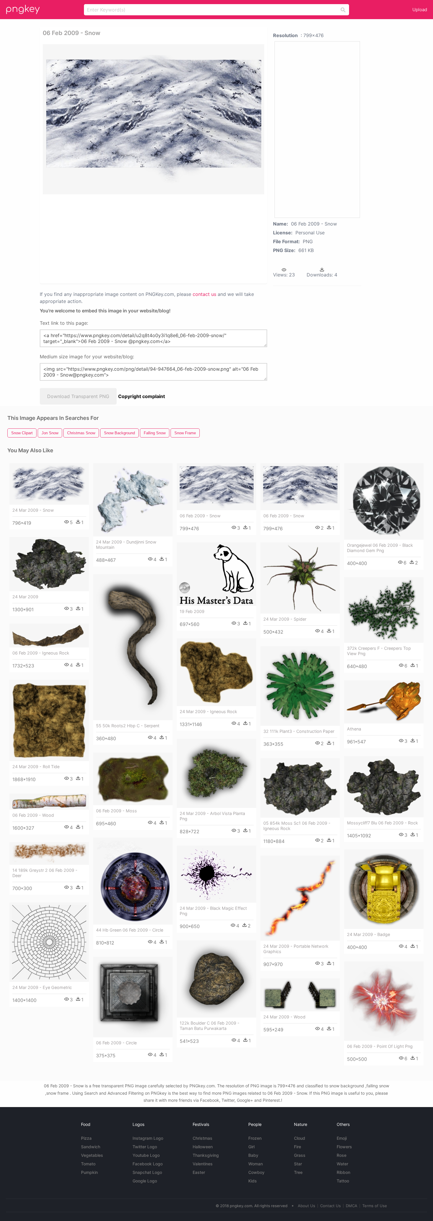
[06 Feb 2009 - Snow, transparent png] (153, 119)
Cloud (299, 1138)
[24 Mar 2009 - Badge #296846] (384, 889)
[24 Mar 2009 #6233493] (49, 564)
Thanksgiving (206, 1155)
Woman (255, 1163)
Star (298, 1163)
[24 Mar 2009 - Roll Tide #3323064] (49, 720)
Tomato (88, 1163)
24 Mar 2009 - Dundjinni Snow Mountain (126, 544)
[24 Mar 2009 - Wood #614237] (300, 994)
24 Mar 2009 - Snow (33, 510)
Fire (297, 1146)
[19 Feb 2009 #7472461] (216, 574)
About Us (306, 1205)
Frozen (255, 1138)
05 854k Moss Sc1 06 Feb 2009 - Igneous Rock (296, 826)
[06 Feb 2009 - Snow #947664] (216, 486)
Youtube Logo (146, 1155)
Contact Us (330, 1205)
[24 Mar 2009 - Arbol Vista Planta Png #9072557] (216, 773)
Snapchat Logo (147, 1172)
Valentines (203, 1163)
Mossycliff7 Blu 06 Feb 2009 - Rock (382, 822)
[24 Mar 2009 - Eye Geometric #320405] (49, 942)
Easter (199, 1172)
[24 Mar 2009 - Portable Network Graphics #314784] (300, 898)
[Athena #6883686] (384, 701)
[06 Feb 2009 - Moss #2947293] (133, 779)
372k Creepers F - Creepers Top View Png (379, 651)
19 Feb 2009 (192, 611)
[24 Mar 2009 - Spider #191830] (300, 578)
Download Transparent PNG (78, 396)
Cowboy (256, 1172)
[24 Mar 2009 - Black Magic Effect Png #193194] (216, 874)
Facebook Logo (148, 1163)
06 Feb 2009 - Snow (200, 515)
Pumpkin (89, 1172)
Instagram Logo (148, 1138)
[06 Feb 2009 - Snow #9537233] (300, 486)
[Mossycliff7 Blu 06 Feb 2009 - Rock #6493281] (384, 786)
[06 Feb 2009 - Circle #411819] (133, 997)
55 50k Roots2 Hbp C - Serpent (127, 725)
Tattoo (343, 1180)
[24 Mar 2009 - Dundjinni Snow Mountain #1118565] (133, 499)
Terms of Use (374, 1205)
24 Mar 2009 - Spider (284, 619)
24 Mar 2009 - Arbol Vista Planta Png (212, 816)
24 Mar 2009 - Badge (368, 934)
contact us (204, 294)
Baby (253, 1155)
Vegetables (92, 1155)
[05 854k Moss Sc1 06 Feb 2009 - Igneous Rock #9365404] (300, 788)
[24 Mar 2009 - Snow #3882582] (49, 484)
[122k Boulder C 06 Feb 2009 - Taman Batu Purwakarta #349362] (216, 979)
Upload (419, 9)
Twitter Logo (145, 1146)
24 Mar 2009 (25, 596)
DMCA (351, 1205)
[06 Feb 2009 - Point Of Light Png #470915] (384, 1001)
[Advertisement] (113, 238)
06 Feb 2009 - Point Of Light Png (380, 1046)
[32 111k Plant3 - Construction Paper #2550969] (300, 686)
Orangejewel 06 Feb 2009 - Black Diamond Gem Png (380, 548)
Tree (298, 1172)
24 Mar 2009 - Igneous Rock (208, 711)
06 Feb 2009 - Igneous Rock (40, 652)
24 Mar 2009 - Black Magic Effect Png (213, 911)
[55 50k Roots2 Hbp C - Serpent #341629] (133, 647)
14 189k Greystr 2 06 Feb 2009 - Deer (44, 873)
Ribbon (343, 1172)
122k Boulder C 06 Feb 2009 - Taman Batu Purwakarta (209, 1025)
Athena (354, 728)
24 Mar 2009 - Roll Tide (36, 766)
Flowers (344, 1146)
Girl (251, 1146)
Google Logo (145, 1180)
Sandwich (90, 1146)
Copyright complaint (141, 396)
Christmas (202, 1138)
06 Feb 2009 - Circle (116, 1042)
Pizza (86, 1138)
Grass (299, 1155)
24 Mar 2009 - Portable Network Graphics (295, 949)
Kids (252, 1180)
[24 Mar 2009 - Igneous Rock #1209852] (216, 672)
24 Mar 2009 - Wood (284, 1016)
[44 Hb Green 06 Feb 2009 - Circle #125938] (133, 881)
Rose (341, 1155)
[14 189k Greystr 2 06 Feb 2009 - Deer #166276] (49, 853)
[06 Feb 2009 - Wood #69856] (49, 801)
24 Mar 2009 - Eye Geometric (42, 987)
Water (342, 1163)
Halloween (203, 1146)
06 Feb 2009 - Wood (33, 815)
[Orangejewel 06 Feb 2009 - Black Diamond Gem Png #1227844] (384, 501)
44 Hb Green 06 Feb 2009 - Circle (129, 929)
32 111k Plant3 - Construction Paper (298, 731)
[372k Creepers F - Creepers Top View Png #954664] (384, 610)
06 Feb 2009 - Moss (116, 810)
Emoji (342, 1138)
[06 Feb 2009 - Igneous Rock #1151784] (49, 635)
